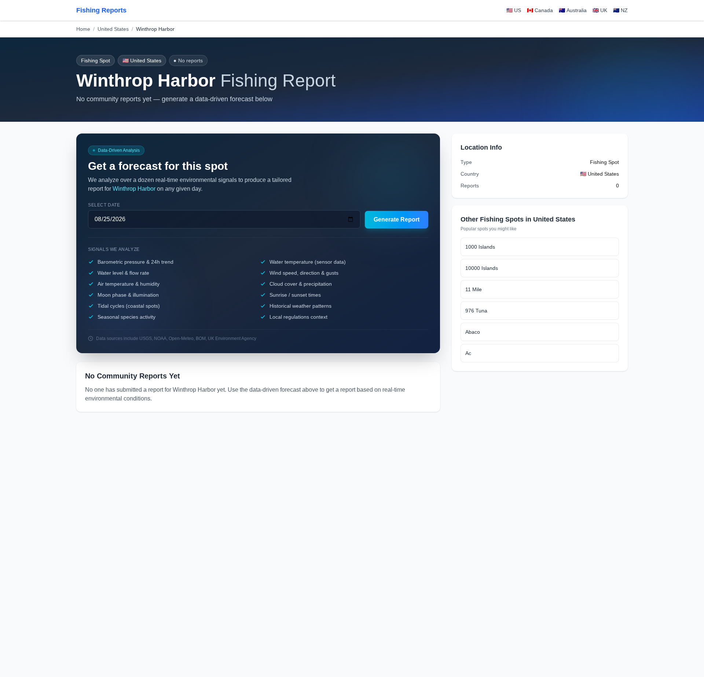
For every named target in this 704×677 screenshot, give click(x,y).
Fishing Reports (101, 10)
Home (83, 29)
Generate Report (396, 219)
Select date (104, 205)
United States (113, 29)
